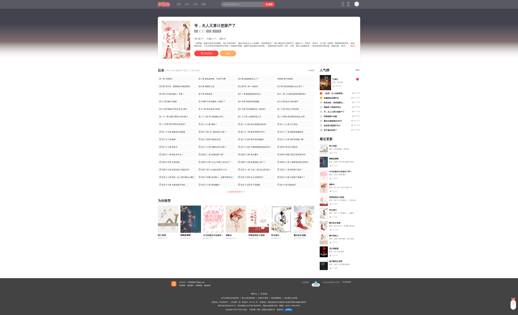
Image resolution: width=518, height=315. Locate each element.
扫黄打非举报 (263, 298)
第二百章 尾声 (339, 252)
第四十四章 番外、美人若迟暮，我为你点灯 (349, 239)
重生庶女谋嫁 (300, 235)
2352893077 (224, 302)
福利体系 (207, 285)
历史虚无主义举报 (290, 298)
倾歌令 (229, 235)
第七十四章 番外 (340, 175)
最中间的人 (334, 236)
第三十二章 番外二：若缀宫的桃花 (346, 213)
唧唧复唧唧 (185, 235)
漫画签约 (190, 285)
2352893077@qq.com (196, 282)
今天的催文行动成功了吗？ (215, 235)
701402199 (346, 282)
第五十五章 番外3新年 (342, 264)
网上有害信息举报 (248, 298)
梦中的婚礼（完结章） (342, 149)
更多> (358, 70)
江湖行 (335, 79)
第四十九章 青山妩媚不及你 (344, 162)
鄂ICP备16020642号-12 (227, 306)
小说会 (244, 310)
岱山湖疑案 (334, 248)
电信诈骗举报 (276, 298)
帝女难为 (275, 235)
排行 (187, 4)
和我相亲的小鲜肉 (256, 235)
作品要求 (182, 285)
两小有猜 (162, 235)
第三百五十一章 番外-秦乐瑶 (344, 226)
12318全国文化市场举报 (229, 298)
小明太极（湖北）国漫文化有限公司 (262, 310)
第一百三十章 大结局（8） (343, 187)
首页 (179, 4)
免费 (203, 4)
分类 (195, 4)
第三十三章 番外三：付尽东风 (344, 200)
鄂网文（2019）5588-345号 (289, 306)
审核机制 (199, 285)
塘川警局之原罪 (335, 261)
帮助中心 (254, 294)
